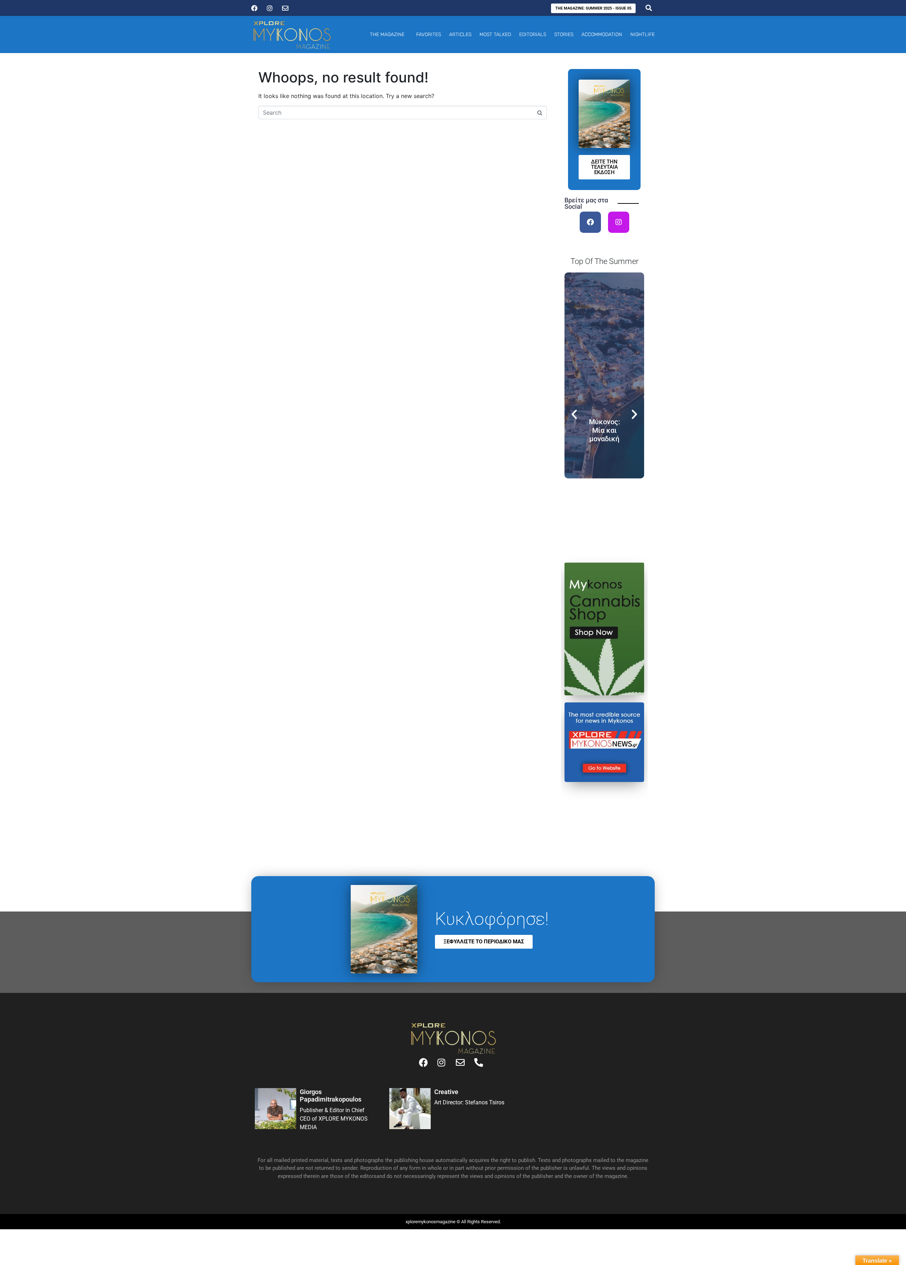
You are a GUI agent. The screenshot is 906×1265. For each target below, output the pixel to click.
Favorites (428, 34)
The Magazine (387, 34)
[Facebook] (590, 222)
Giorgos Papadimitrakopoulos (330, 1095)
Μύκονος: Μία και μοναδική (604, 430)
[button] (574, 414)
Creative (446, 1092)
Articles (460, 34)
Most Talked (495, 34)
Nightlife (642, 34)
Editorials (532, 34)
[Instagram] (618, 222)
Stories (563, 34)
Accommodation (601, 34)
